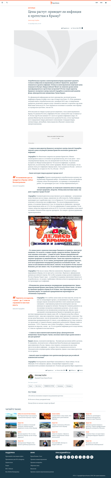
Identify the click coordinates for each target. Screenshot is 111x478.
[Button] (65, 28)
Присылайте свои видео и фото (14, 456)
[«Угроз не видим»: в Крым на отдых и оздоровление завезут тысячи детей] (45, 434)
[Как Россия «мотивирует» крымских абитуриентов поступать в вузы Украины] (79, 416)
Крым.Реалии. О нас (36, 456)
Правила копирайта (36, 462)
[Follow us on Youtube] (64, 457)
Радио (7, 465)
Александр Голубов (33, 20)
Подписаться (9, 462)
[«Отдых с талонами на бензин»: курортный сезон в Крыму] (45, 425)
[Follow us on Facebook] (57, 457)
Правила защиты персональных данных (42, 471)
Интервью (31, 8)
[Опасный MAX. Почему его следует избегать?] (45, 443)
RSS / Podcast (9, 468)
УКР (97, 2)
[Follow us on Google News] (72, 457)
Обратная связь (34, 465)
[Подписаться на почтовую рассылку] (91, 457)
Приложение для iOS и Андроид (14, 459)
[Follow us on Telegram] (76, 457)
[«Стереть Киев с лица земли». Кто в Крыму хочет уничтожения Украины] (45, 416)
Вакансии (33, 468)
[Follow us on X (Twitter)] (60, 457)
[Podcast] (87, 457)
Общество (88, 414)
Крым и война (56, 414)
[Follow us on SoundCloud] (80, 457)
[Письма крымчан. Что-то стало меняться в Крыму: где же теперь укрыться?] (11, 434)
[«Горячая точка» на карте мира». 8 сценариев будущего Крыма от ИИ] (79, 434)
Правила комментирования (38, 459)
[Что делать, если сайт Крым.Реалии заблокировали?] (79, 443)
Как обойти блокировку (12, 471)
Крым (87, 432)
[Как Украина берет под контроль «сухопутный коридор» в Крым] (11, 416)
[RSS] (84, 457)
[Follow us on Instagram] (68, 457)
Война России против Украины (27, 414)
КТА (101, 2)
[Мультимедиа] (106, 3)
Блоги (19, 432)
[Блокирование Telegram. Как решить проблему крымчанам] (11, 443)
